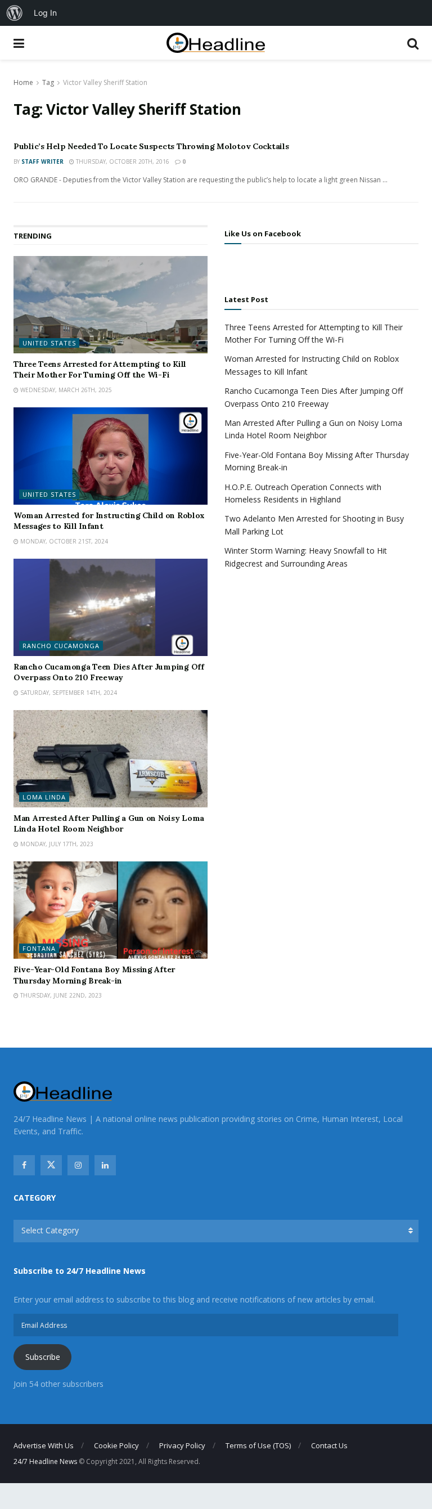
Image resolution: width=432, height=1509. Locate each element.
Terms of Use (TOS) (258, 1445)
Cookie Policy (116, 1445)
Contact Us (329, 1445)
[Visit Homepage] (215, 43)
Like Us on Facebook (262, 233)
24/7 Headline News (45, 1461)
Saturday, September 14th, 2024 (68, 693)
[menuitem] (14, 13)
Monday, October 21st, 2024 (63, 541)
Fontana (39, 948)
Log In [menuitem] (45, 12)
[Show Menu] (19, 43)
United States (49, 343)
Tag (48, 82)
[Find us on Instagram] (78, 1165)
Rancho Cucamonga (61, 645)
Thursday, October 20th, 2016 (121, 161)
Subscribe (42, 1356)
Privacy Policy (182, 1445)
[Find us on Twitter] (51, 1165)
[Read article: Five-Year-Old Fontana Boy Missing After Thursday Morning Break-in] (111, 910)
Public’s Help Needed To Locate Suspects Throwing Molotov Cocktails (151, 146)
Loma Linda (44, 797)
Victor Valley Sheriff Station (105, 82)
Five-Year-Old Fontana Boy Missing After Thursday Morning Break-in (94, 975)
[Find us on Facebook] (24, 1165)
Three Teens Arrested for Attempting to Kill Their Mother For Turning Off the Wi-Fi (100, 369)
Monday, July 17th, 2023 (56, 844)
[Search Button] (412, 43)
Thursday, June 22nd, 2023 (60, 995)
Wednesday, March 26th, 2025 (65, 390)
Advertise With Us (44, 1445)
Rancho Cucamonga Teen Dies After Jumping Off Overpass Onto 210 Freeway (109, 672)
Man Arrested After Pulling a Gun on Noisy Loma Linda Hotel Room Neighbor (109, 823)
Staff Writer (42, 161)
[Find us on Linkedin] (105, 1165)
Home (23, 82)
